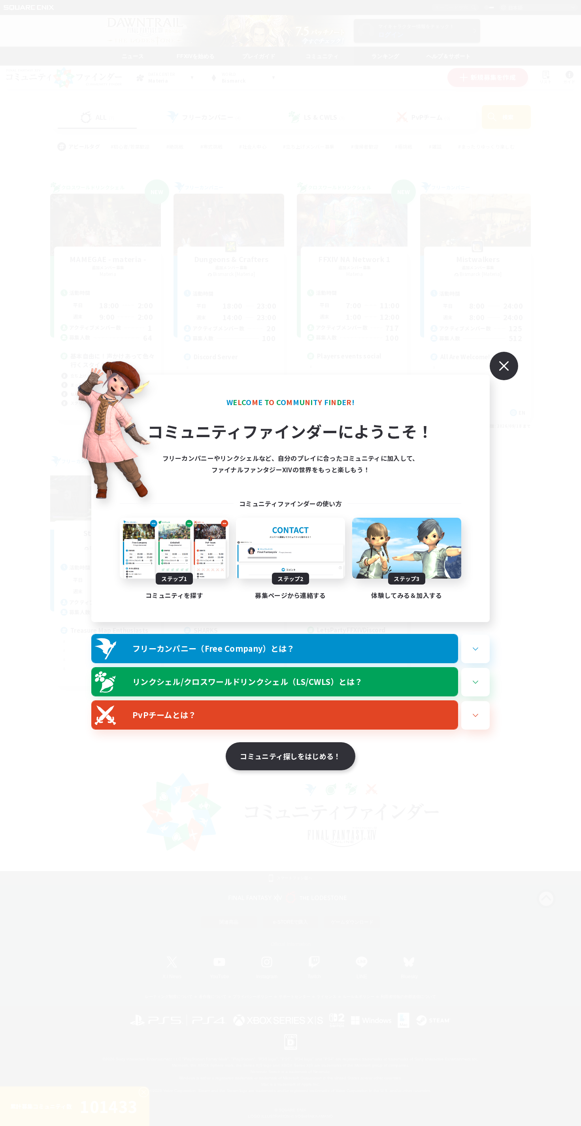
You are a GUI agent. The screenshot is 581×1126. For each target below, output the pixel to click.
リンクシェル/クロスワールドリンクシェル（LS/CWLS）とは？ (247, 681)
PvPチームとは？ (164, 714)
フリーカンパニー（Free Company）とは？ (213, 648)
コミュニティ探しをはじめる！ (290, 756)
